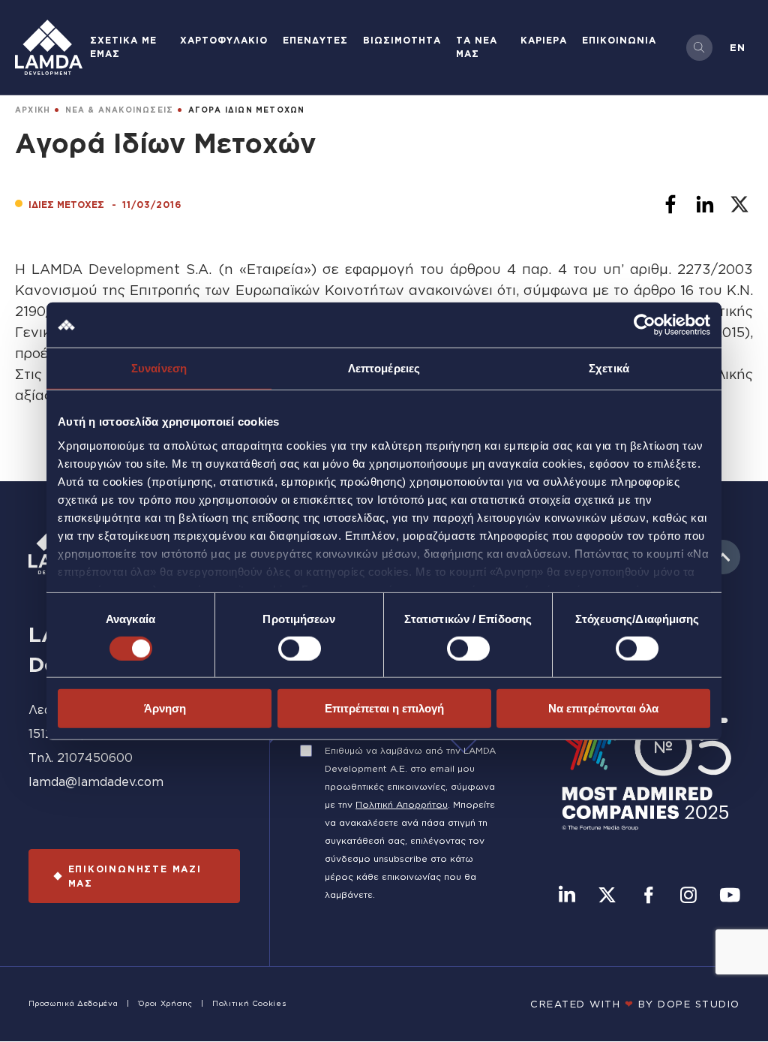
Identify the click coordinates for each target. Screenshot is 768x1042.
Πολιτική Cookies (249, 1003)
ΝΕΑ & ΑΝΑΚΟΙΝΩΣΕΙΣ (119, 110)
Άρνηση (165, 708)
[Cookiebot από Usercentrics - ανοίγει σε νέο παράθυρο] (644, 325)
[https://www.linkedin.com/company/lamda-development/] (567, 896)
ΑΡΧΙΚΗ (32, 110)
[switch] (299, 649)
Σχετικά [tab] (609, 368)
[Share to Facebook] (670, 204)
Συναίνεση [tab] (159, 368)
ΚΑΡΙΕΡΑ (543, 40)
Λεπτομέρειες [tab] (384, 368)
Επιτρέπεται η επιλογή (384, 708)
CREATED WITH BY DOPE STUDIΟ (635, 1003)
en (738, 47)
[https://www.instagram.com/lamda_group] (688, 896)
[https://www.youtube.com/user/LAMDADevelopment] (729, 896)
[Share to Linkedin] (705, 204)
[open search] (699, 48)
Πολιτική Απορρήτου (402, 804)
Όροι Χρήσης (165, 1003)
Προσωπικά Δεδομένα (73, 1003)
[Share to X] (739, 204)
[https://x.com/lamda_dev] (607, 896)
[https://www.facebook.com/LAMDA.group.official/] (648, 896)
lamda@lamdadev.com (96, 781)
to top (723, 557)
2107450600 (95, 757)
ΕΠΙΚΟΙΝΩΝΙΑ (619, 40)
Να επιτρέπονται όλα (603, 708)
